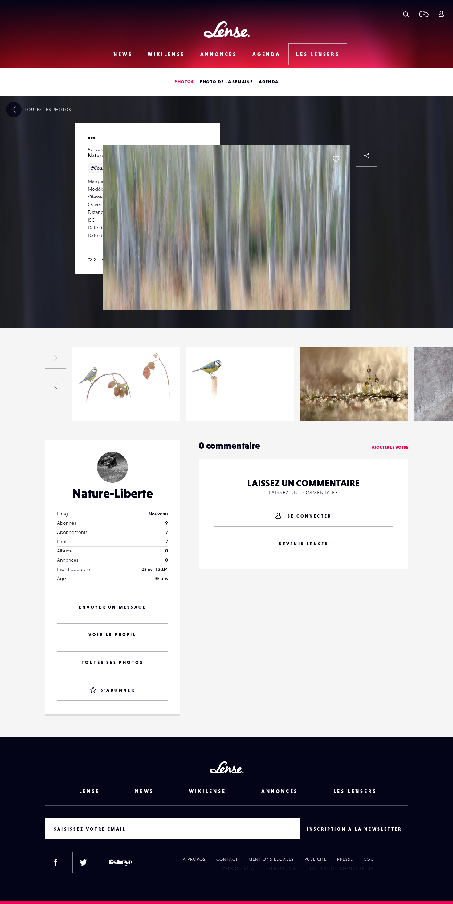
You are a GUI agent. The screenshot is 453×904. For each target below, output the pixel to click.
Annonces (218, 54)
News (122, 54)
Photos (184, 81)
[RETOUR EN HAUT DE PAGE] (397, 862)
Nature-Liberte (95, 408)
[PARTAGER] (366, 156)
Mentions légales (271, 859)
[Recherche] (406, 14)
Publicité (315, 859)
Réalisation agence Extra (341, 868)
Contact (227, 859)
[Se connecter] (441, 14)
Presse (345, 859)
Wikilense (166, 54)
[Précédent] (55, 385)
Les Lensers (318, 54)
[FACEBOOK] (55, 862)
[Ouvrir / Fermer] (211, 136)
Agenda (266, 54)
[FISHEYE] (120, 862)
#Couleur (101, 168)
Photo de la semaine (226, 81)
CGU (369, 859)
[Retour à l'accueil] (227, 29)
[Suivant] (55, 358)
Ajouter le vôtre (390, 447)
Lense (89, 791)
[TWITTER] (83, 862)
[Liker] (336, 159)
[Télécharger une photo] (423, 14)
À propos (194, 859)
